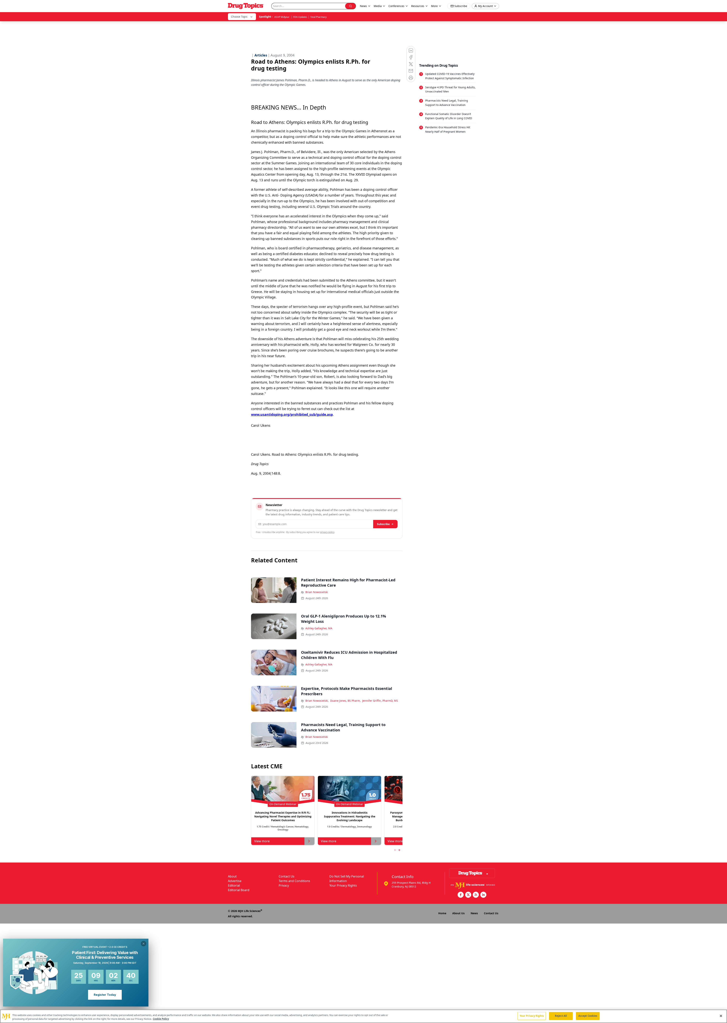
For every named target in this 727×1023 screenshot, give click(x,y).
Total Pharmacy (318, 17)
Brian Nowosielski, (317, 700)
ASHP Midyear (282, 17)
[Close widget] (143, 943)
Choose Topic (239, 16)
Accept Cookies (587, 1016)
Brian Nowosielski (316, 592)
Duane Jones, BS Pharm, (345, 700)
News (474, 913)
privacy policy (327, 532)
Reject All (561, 1016)
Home (442, 913)
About (232, 876)
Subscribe (383, 524)
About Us (458, 913)
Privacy (284, 885)
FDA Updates (300, 17)
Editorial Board (238, 890)
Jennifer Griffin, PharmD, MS (380, 700)
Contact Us (286, 876)
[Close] (721, 1016)
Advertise (234, 881)
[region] (363, 1016)
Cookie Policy (161, 1019)
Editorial (234, 885)
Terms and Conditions (294, 881)
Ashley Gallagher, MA (318, 628)
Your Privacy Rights (343, 885)
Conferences (396, 6)
